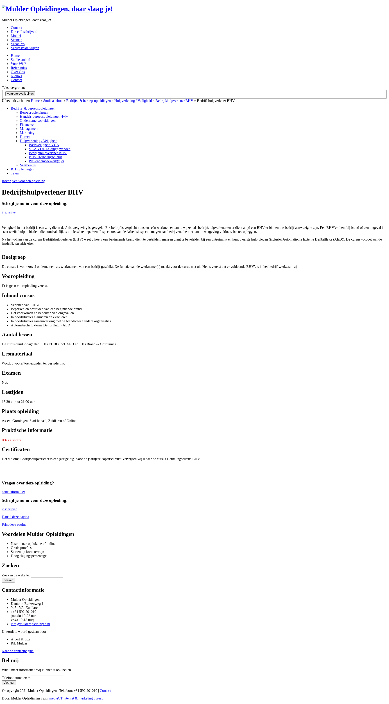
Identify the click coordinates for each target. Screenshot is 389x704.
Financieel (27, 124)
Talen (15, 173)
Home (35, 101)
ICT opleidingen (22, 169)
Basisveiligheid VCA (44, 145)
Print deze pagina (14, 524)
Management (29, 129)
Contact (105, 691)
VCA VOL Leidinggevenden (49, 149)
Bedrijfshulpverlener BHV (174, 101)
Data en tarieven (12, 440)
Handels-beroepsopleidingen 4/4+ (44, 116)
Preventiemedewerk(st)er (46, 161)
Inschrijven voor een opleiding (23, 181)
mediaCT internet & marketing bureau (76, 698)
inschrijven (9, 212)
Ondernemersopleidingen (38, 120)
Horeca (25, 137)
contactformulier (13, 492)
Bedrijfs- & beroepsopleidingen (88, 101)
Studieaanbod (53, 101)
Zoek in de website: (16, 575)
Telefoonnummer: (16, 678)
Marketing (27, 133)
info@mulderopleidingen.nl (30, 624)
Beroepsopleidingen (34, 112)
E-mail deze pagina (15, 517)
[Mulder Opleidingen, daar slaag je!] (57, 9)
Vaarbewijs (28, 165)
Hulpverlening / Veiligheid (133, 101)
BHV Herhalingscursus (45, 157)
